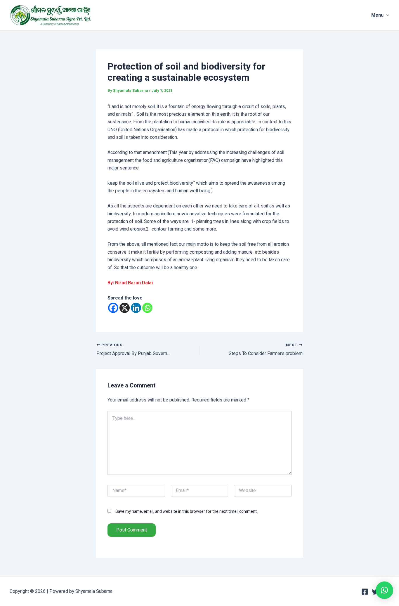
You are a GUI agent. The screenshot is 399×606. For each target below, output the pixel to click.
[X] (124, 308)
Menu (377, 15)
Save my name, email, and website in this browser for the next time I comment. (186, 511)
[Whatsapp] (147, 308)
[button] (384, 590)
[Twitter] (375, 591)
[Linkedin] (136, 308)
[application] (386, 15)
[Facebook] (113, 308)
